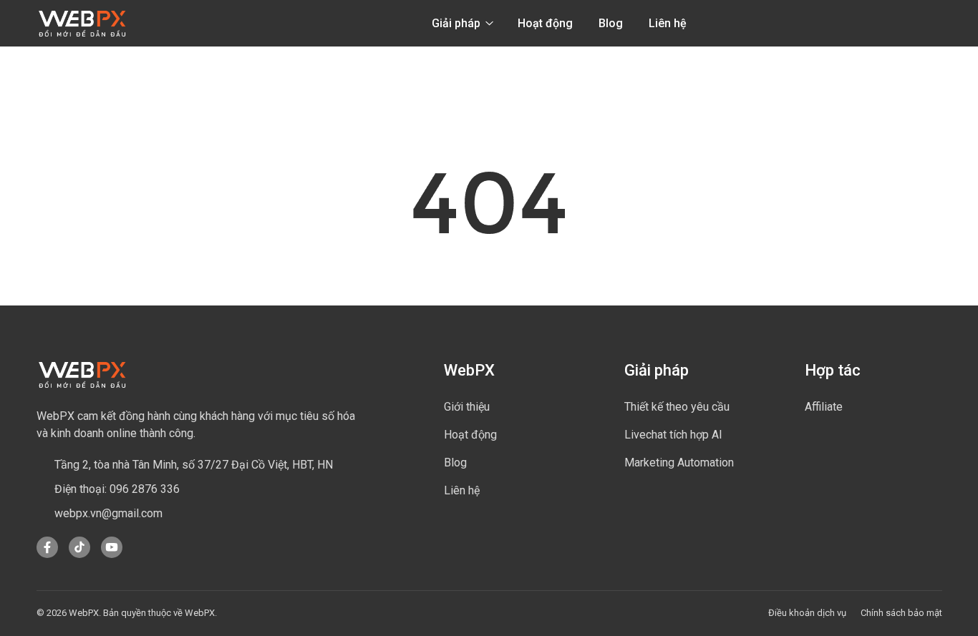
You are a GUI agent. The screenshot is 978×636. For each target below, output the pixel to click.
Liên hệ (668, 23)
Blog (611, 23)
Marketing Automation (679, 462)
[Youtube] (111, 554)
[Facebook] (47, 554)
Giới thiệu (467, 407)
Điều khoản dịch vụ (807, 612)
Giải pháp (457, 23)
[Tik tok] (79, 554)
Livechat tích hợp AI (673, 434)
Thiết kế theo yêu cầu (677, 407)
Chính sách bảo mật (901, 612)
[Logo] (82, 23)
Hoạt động (545, 23)
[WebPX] (82, 374)
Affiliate (824, 407)
